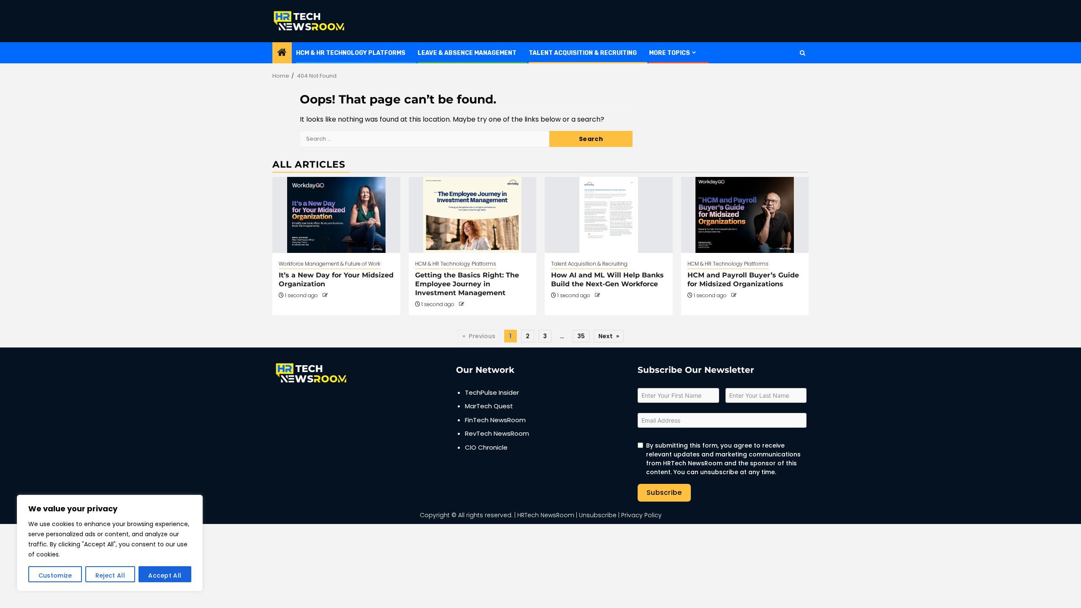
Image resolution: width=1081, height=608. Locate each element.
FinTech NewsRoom (495, 419)
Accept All (164, 575)
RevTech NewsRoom (497, 433)
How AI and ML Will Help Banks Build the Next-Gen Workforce (607, 279)
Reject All (110, 575)
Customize (55, 575)
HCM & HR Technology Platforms (350, 53)
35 (581, 336)
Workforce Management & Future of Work (329, 263)
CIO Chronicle (486, 447)
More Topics (669, 53)
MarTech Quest (489, 406)
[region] (110, 543)
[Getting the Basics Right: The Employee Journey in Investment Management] (473, 215)
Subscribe (664, 492)
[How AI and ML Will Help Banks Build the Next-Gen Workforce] (609, 215)
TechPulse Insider (492, 392)
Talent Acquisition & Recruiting (583, 53)
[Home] (282, 53)
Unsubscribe (598, 515)
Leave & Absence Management (467, 53)
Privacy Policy (641, 515)
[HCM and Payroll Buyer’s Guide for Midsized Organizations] (745, 215)
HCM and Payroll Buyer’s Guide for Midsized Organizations (743, 279)
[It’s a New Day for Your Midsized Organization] (336, 215)
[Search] (802, 53)
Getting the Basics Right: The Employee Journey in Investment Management (467, 284)
